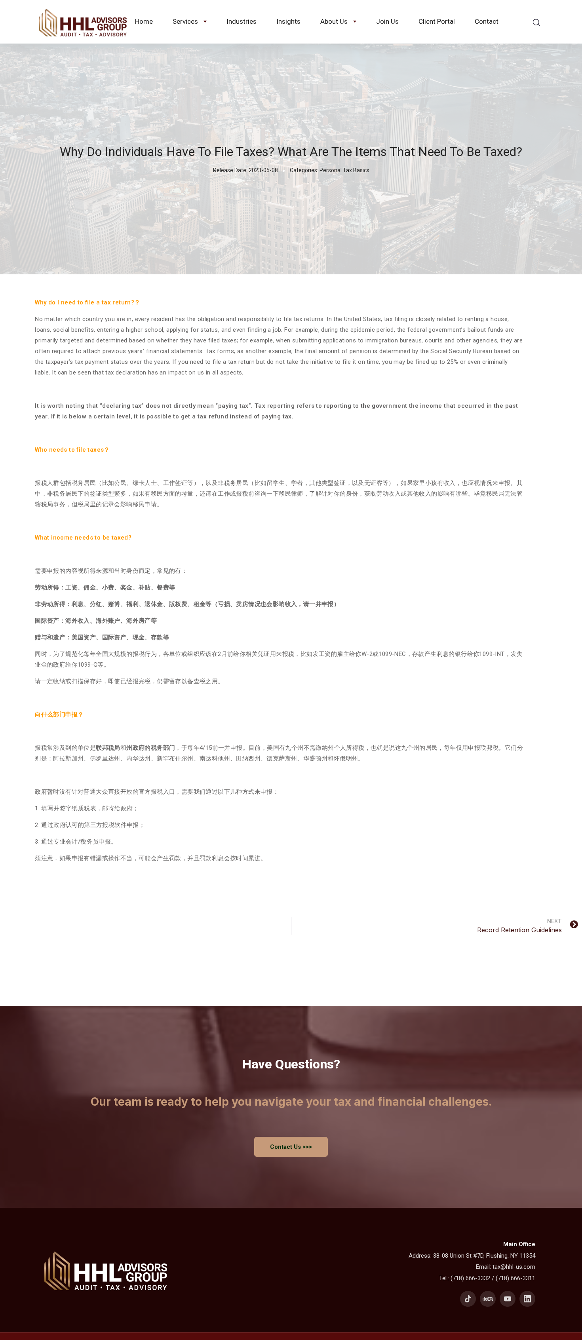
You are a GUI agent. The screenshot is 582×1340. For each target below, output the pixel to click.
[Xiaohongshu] (488, 1299)
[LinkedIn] (527, 1299)
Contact (486, 21)
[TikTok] (468, 1299)
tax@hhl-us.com (514, 1266)
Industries (241, 21)
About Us (334, 21)
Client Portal (436, 21)
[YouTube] (507, 1299)
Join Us (387, 21)
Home (144, 21)
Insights (288, 21)
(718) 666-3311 (515, 1278)
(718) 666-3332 (470, 1278)
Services (185, 21)
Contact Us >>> (291, 1146)
